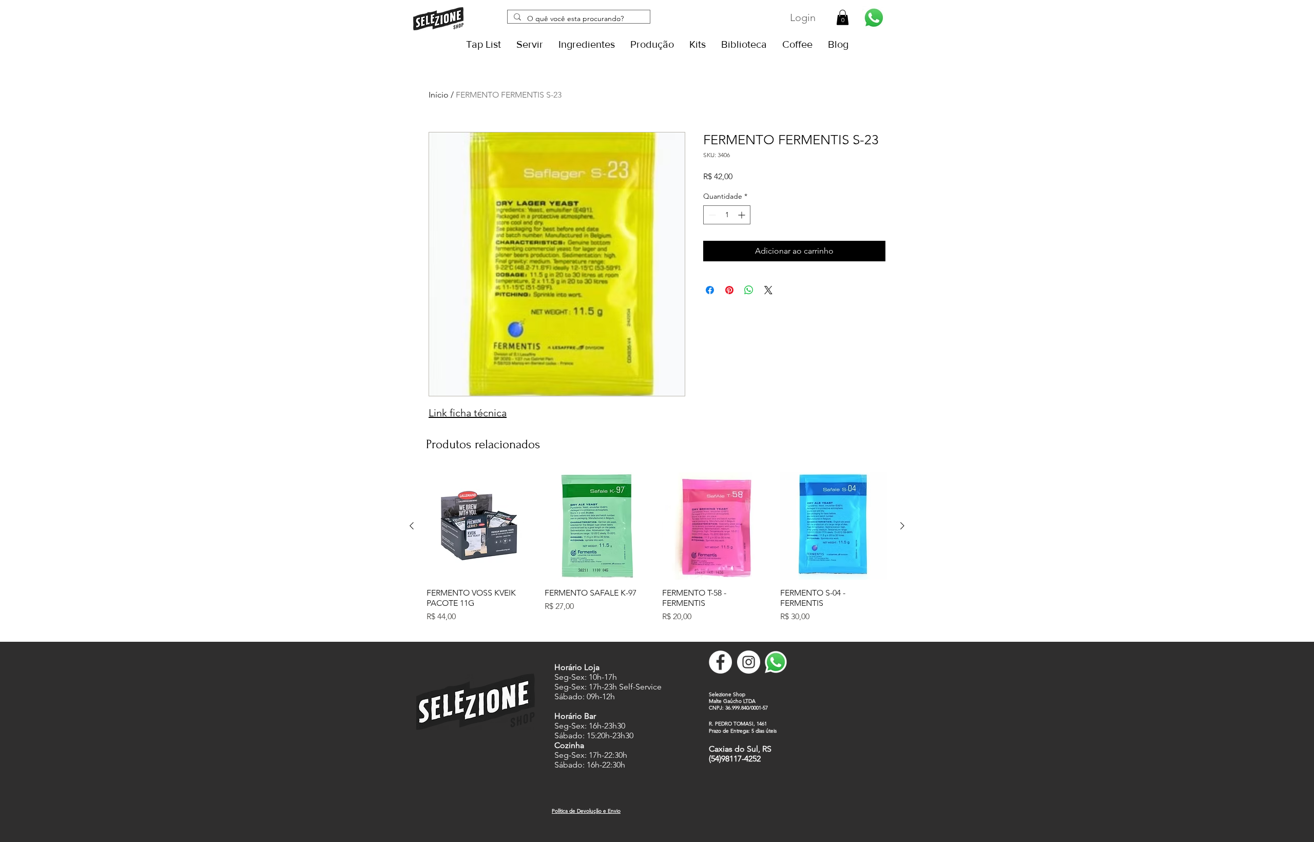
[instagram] (748, 662)
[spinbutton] (727, 215)
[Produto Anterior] (411, 526)
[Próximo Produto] (902, 526)
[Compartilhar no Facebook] (710, 290)
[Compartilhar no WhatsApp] (749, 290)
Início (439, 95)
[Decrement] (711, 215)
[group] (657, 553)
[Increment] (742, 215)
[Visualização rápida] (480, 526)
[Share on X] (768, 290)
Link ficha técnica (468, 413)
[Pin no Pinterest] (729, 290)
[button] (842, 17)
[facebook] (720, 662)
